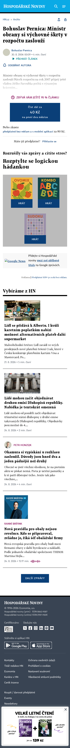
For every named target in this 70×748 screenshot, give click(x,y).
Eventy (8, 698)
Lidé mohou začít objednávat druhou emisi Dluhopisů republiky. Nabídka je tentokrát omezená (33, 403)
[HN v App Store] (41, 645)
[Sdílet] (59, 19)
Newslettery (10, 703)
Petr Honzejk (22, 444)
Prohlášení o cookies (39, 666)
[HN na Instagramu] (36, 628)
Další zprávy (35, 578)
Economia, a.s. (27, 608)
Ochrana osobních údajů (41, 660)
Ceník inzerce (11, 682)
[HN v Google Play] (16, 645)
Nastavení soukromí (39, 671)
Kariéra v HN (11, 677)
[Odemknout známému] (65, 19)
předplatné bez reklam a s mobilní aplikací (28, 131)
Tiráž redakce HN (13, 666)
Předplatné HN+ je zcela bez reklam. (49, 277)
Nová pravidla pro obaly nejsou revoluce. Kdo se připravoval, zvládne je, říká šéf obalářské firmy (33, 534)
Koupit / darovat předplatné (19, 692)
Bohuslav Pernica (21, 50)
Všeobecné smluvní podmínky (44, 677)
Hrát (21, 203)
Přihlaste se (49, 141)
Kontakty (9, 660)
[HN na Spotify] (46, 628)
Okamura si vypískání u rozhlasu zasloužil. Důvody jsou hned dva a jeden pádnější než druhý (32, 457)
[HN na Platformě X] (25, 628)
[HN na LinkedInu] (41, 628)
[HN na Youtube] (52, 628)
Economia (9, 671)
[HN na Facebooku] (30, 628)
